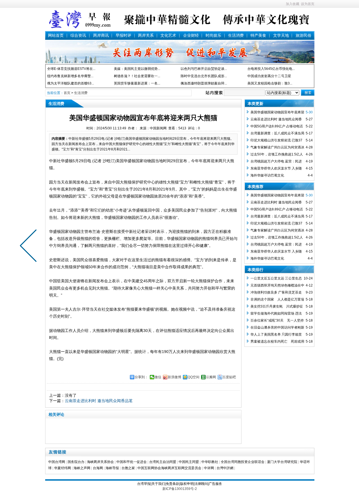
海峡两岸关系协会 (100, 462)
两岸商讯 (101, 35)
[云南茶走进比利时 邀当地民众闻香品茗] (29, 246)
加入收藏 (292, 4)
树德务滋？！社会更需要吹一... (137, 76)
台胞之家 (128, 468)
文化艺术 (168, 35)
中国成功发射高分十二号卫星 (269, 76)
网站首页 (56, 35)
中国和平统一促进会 (131, 462)
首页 (67, 93)
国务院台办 (76, 462)
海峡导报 (112, 468)
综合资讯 (78, 35)
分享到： (141, 377)
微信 (158, 377)
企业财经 (191, 35)
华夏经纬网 (62, 468)
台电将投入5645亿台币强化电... (271, 69)
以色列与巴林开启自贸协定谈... (204, 69)
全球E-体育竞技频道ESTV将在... (71, 69)
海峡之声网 (81, 468)
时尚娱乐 (213, 35)
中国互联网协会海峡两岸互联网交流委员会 (169, 468)
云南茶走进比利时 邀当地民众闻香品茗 (99, 400)
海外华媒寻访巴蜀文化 (267, 175)
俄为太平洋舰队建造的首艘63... (70, 83)
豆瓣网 (211, 377)
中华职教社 (209, 462)
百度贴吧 (229, 377)
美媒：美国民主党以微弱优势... (137, 69)
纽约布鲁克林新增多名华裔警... (70, 76)
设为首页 (307, 4)
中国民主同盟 (189, 462)
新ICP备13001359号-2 (179, 489)
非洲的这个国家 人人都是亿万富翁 (277, 299)
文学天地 (281, 35)
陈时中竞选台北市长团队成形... (204, 76)
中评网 (209, 468)
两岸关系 (146, 35)
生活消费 (236, 35)
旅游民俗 (303, 35)
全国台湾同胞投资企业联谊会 (242, 462)
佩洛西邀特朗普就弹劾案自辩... (204, 83)
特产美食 (258, 35)
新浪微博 (174, 377)
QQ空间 (193, 377)
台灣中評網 (225, 468)
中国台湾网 (56, 462)
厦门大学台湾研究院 (282, 462)
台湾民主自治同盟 (162, 462)
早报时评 (123, 35)
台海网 (98, 468)
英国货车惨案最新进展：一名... (137, 83)
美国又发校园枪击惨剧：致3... (269, 83)
